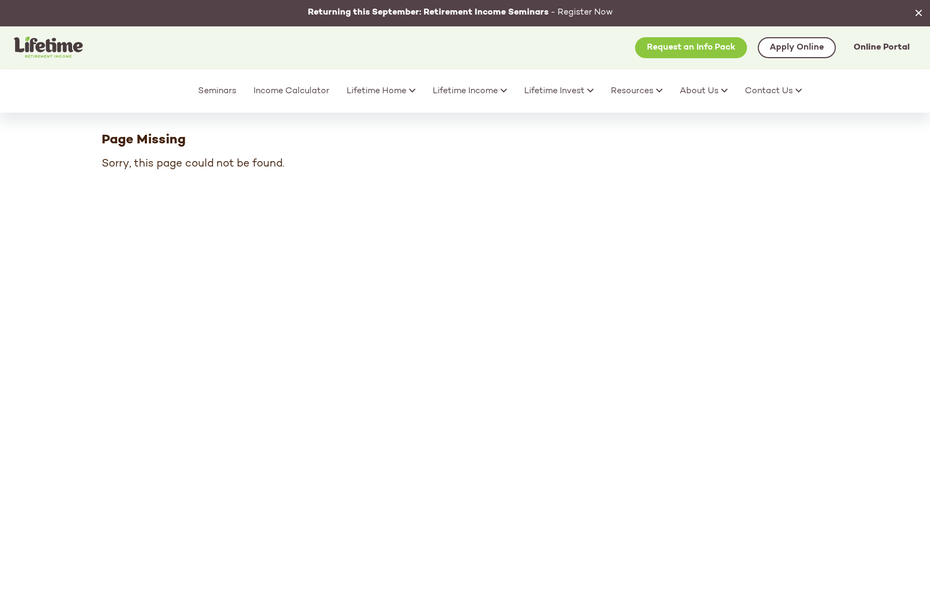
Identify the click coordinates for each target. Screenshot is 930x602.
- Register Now (460, 12)
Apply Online (797, 47)
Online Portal (882, 47)
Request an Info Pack (691, 47)
